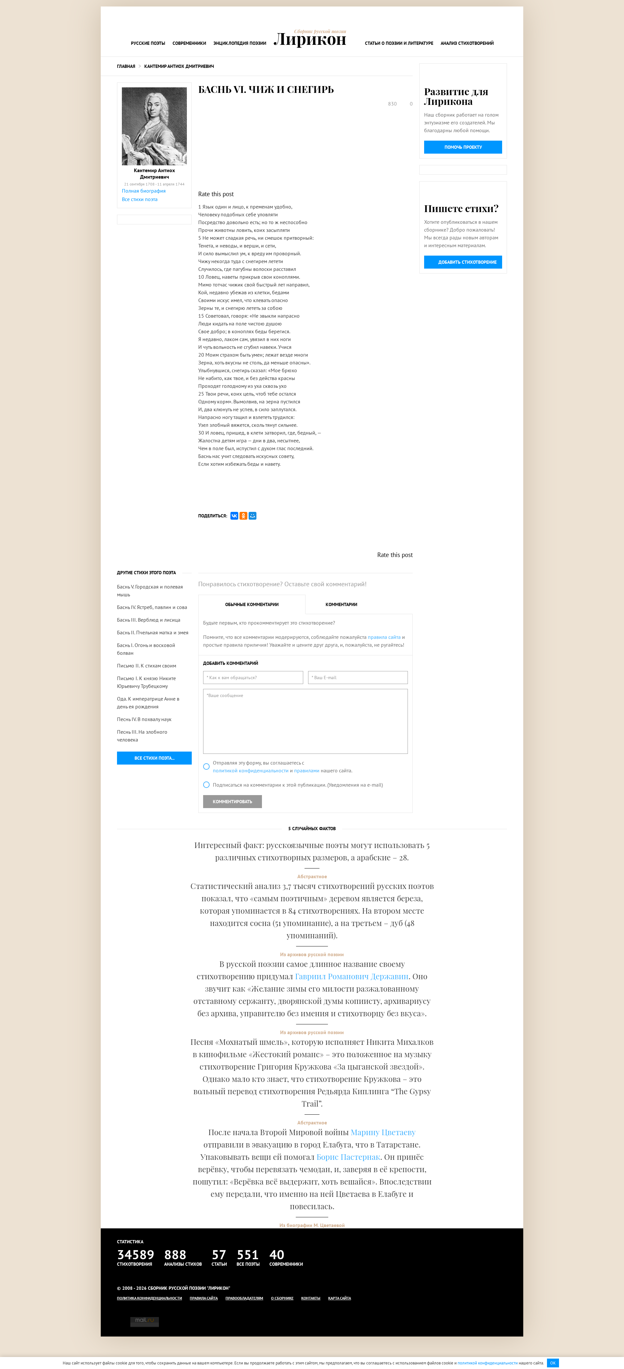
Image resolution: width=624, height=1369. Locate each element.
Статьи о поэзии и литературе (399, 43)
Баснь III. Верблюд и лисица (148, 619)
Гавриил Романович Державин (352, 976)
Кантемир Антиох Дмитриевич (179, 66)
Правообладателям (244, 1298)
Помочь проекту (463, 147)
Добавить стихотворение (467, 262)
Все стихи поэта (140, 199)
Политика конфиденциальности (149, 1298)
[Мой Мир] (252, 516)
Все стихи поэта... (155, 758)
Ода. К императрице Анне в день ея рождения (148, 702)
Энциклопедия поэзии (240, 43)
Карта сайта (339, 1298)
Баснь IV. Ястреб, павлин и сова (152, 607)
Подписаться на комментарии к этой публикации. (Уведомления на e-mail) (298, 784)
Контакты (310, 1298)
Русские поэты (148, 43)
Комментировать (232, 802)
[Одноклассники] (243, 516)
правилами (306, 770)
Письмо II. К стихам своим (146, 665)
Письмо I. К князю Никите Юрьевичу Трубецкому (146, 682)
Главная (126, 66)
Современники (189, 43)
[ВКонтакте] (234, 516)
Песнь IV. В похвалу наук (144, 719)
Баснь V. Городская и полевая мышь (150, 590)
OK (553, 1363)
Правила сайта (204, 1298)
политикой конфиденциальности (251, 770)
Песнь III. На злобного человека (142, 736)
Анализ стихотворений (467, 43)
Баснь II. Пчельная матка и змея (152, 632)
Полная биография (144, 190)
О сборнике (282, 1298)
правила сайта (384, 637)
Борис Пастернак (348, 1156)
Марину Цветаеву (383, 1132)
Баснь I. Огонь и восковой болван (146, 649)
